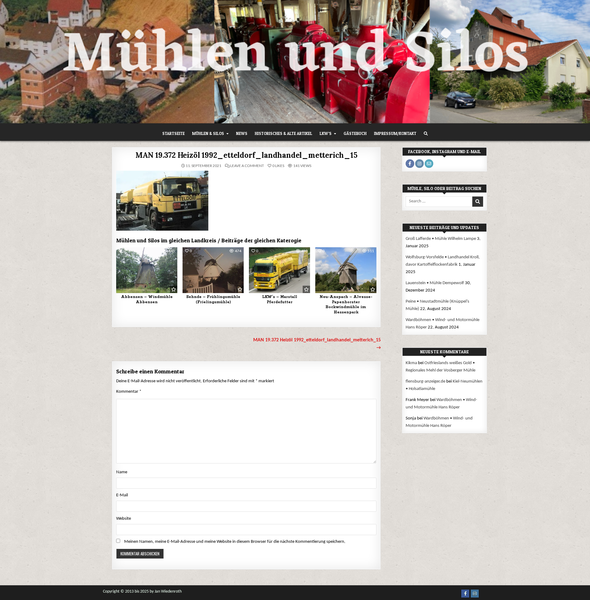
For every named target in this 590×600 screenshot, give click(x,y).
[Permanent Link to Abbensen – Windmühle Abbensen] (146, 270)
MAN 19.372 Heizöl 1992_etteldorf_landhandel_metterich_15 (246, 155)
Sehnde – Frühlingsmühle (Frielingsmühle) (213, 299)
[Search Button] (425, 133)
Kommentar (128, 391)
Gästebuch (355, 133)
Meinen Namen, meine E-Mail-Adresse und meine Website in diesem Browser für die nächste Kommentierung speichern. (234, 541)
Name (121, 472)
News (241, 133)
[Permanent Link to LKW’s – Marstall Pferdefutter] (279, 270)
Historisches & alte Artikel (283, 133)
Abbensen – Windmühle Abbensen (147, 299)
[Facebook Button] (465, 594)
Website (123, 518)
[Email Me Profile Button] (429, 163)
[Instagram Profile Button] (419, 163)
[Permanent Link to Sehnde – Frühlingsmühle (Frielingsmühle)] (213, 270)
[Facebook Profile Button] (410, 163)
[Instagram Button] (475, 594)
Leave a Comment (247, 166)
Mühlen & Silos (208, 133)
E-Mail (122, 495)
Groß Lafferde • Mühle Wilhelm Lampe (441, 238)
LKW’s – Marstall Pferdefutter (279, 299)
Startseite (173, 133)
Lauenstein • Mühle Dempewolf (435, 283)
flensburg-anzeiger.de (425, 381)
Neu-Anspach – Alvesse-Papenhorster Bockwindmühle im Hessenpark (346, 305)
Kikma (411, 363)
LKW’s (326, 133)
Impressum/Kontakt (395, 133)
